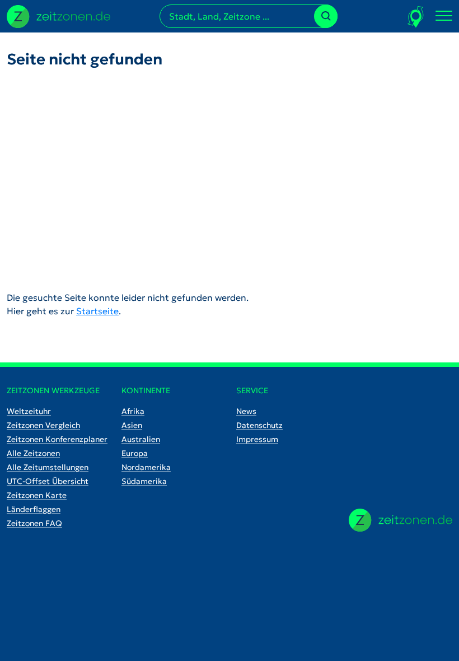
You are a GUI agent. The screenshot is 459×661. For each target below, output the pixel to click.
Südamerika (144, 481)
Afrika (132, 411)
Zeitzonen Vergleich (43, 425)
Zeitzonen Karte (37, 495)
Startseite (97, 310)
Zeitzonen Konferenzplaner (57, 439)
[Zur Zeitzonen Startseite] (58, 15)
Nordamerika (146, 467)
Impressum (257, 439)
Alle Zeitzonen (33, 453)
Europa (134, 453)
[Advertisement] (229, 170)
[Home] (400, 520)
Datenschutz (259, 425)
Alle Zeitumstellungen (47, 467)
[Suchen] (326, 16)
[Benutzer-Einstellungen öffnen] (416, 16)
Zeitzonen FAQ (34, 523)
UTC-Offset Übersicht (47, 481)
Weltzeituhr (29, 411)
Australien (140, 439)
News (246, 411)
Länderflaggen (33, 509)
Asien (131, 425)
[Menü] (443, 16)
